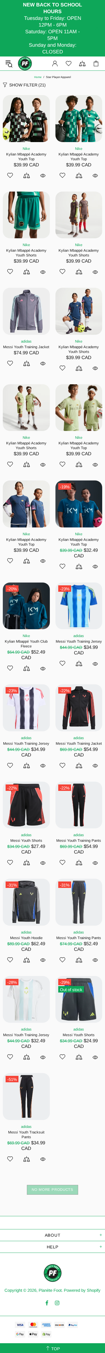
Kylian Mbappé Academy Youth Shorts (26, 252)
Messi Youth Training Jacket (26, 347)
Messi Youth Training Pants (78, 840)
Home (38, 77)
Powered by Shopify (82, 1290)
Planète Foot (25, 63)
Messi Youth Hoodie (26, 938)
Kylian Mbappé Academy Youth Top (26, 156)
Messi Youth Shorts (26, 840)
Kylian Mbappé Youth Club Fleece (26, 643)
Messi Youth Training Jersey (79, 641)
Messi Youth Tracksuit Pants (26, 1134)
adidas (26, 341)
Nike (26, 149)
